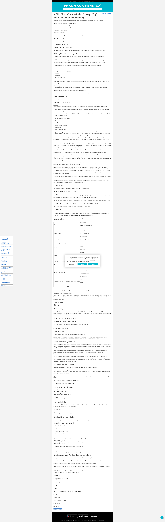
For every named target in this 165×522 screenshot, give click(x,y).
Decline (82, 264)
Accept (93, 264)
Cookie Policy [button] (92, 260)
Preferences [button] (87, 261)
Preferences (71, 264)
